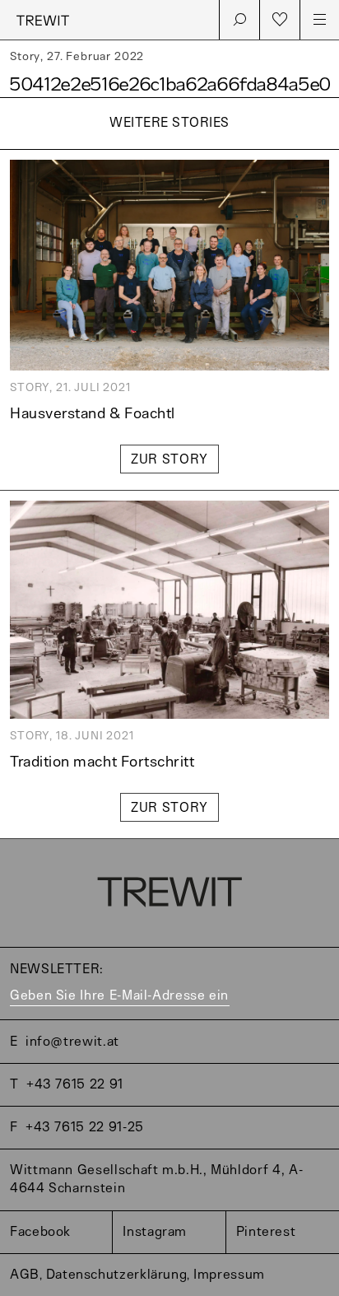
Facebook (40, 1232)
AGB (24, 1275)
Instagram (155, 1232)
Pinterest (266, 1232)
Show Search (239, 20)
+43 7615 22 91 (74, 1085)
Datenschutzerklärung (117, 1275)
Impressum (229, 1275)
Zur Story (169, 460)
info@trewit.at (72, 1042)
